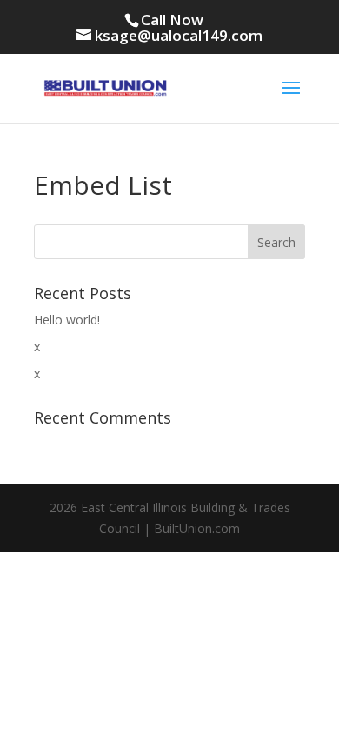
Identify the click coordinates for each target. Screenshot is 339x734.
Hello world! (67, 319)
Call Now (172, 20)
